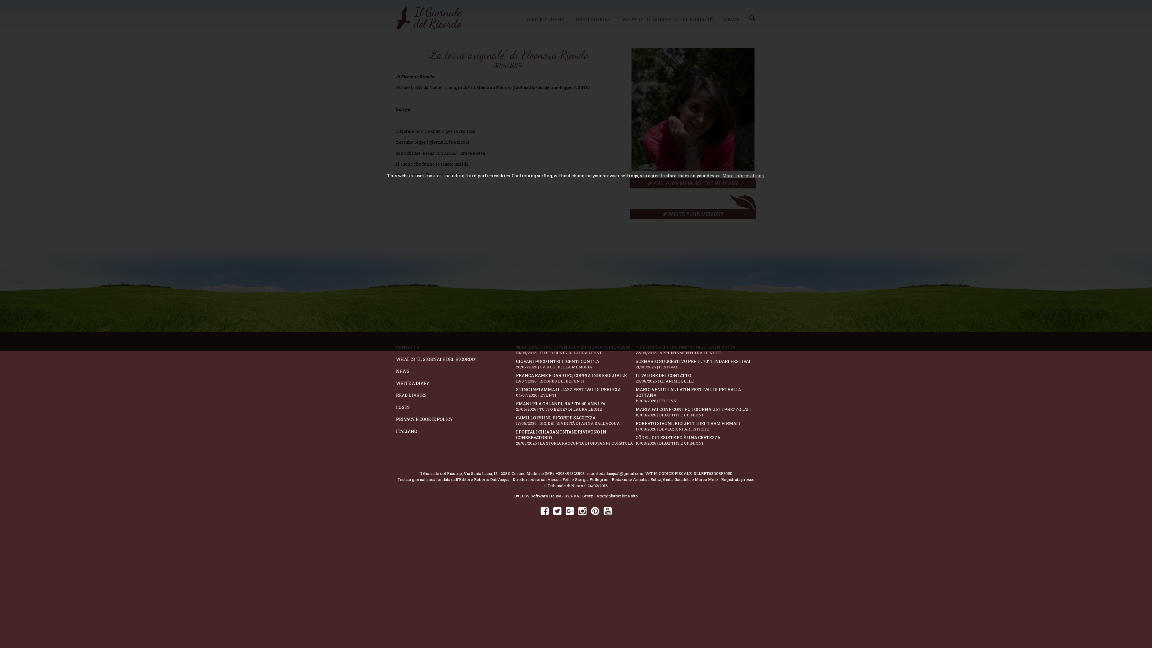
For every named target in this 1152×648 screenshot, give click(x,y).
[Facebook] (545, 510)
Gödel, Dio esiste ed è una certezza (678, 440)
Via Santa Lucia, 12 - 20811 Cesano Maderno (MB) (509, 473)
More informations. (743, 175)
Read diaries (411, 395)
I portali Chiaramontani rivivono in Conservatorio (574, 437)
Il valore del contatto (665, 378)
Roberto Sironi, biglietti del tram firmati (688, 426)
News (403, 371)
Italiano (406, 431)
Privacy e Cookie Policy (424, 419)
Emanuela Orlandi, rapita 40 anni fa (560, 406)
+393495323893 (570, 473)
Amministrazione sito (617, 496)
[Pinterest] (595, 510)
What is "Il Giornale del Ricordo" (436, 359)
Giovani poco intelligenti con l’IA (557, 364)
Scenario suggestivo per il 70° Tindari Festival (694, 364)
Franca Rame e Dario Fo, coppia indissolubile (571, 378)
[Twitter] (557, 510)
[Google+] (570, 510)
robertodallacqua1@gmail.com (615, 473)
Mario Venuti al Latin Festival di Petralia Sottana (688, 395)
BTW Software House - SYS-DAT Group (557, 496)
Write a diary (412, 383)
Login (403, 407)
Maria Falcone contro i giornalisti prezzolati (693, 412)
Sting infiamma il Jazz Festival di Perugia (568, 392)
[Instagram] (582, 510)
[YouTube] (608, 510)
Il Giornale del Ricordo (440, 473)
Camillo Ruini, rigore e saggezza (568, 420)
